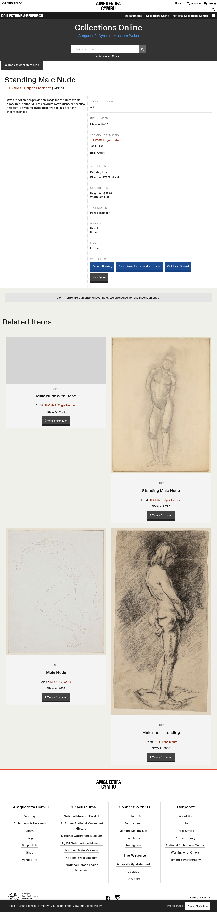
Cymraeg (210, 3)
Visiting (29, 816)
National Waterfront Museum (81, 836)
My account (194, 3)
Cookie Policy (93, 905)
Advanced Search (109, 56)
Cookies (133, 871)
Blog (30, 838)
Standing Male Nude (161, 490)
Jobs (185, 823)
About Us (185, 816)
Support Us (29, 845)
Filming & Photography (185, 859)
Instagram (133, 845)
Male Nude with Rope (56, 396)
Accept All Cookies (198, 906)
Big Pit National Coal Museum (81, 843)
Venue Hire (29, 859)
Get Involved (133, 823)
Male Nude (56, 672)
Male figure (99, 277)
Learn (30, 830)
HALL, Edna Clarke (165, 741)
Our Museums (10, 2)
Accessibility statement (133, 864)
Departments (133, 15)
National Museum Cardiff (81, 816)
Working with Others (185, 852)
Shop (29, 852)
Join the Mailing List (133, 830)
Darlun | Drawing (102, 266)
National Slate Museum (81, 850)
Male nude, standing (161, 732)
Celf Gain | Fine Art (178, 266)
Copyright (133, 878)
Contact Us (133, 816)
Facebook (133, 838)
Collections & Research (22, 15)
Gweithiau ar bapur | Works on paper (140, 266)
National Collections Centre (190, 15)
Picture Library (185, 838)
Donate (179, 3)
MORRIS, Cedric (60, 681)
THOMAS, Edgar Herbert (28, 88)
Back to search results (23, 65)
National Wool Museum (81, 857)
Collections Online (157, 15)
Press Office (185, 830)
